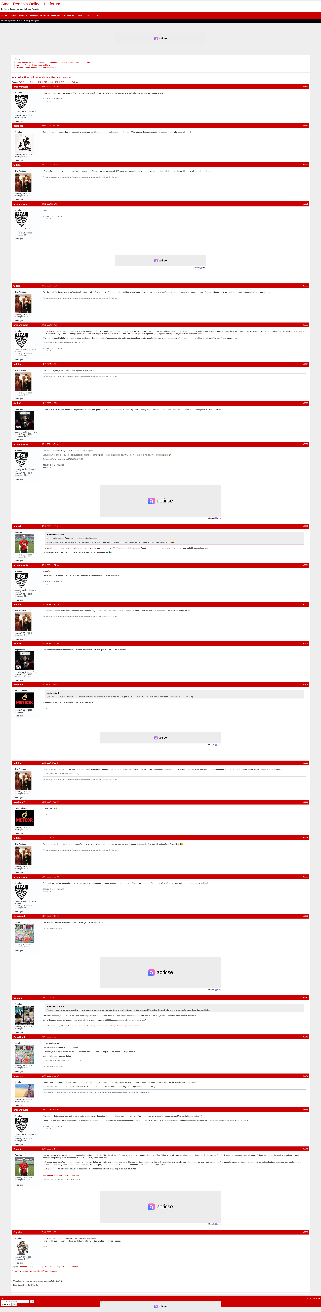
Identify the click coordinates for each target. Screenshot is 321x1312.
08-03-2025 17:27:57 (50, 1037)
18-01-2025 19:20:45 (50, 998)
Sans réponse (35, 21)
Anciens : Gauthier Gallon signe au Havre (33, 65)
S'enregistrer (56, 15)
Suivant (75, 82)
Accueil (4, 15)
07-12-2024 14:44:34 (50, 526)
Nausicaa (18, 1076)
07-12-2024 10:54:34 (50, 444)
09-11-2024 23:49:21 (50, 325)
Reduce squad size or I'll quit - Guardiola (61, 1175)
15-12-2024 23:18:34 (50, 684)
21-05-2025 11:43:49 (50, 1232)
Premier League (61, 77)
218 (67, 82)
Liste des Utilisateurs (18, 15)
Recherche (44, 15)
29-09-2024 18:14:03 (50, 86)
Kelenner (18, 126)
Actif (27, 21)
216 (56, 82)
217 (62, 82)
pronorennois (20, 86)
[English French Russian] (6, 1304)
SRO (89, 15)
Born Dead (19, 916)
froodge (17, 998)
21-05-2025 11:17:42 (50, 1149)
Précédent (23, 82)
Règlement (33, 15)
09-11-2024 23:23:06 (50, 286)
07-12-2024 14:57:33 (50, 565)
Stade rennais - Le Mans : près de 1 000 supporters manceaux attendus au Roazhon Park (53, 63)
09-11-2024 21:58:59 (50, 165)
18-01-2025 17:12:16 (50, 916)
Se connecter (68, 15)
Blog (98, 15)
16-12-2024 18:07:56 (50, 838)
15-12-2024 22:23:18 (50, 604)
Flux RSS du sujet (312, 1299)
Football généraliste (36, 77)
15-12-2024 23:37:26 (50, 763)
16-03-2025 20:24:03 (50, 1110)
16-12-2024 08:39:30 (50, 802)
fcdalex (17, 165)
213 (39, 82)
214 (45, 82)
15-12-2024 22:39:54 (50, 643)
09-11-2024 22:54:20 (50, 204)
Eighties (17, 1232)
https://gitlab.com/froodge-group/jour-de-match (125, 1026)
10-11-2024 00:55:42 (50, 364)
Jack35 (17, 403)
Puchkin (17, 526)
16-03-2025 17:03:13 (50, 1076)
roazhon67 (19, 684)
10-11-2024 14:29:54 (50, 403)
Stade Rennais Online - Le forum (30, 4)
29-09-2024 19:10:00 (50, 126)
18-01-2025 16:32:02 (50, 877)
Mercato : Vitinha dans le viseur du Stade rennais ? (37, 68)
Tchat (79, 15)
